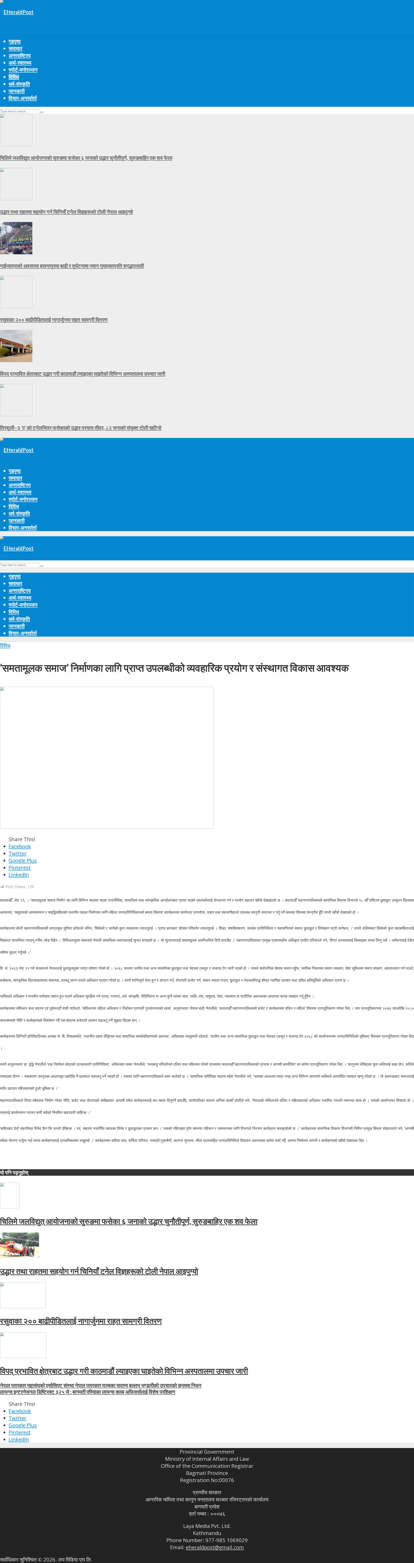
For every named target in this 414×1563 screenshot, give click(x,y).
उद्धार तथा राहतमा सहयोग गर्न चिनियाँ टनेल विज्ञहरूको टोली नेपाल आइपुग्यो (66, 212)
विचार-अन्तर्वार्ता (23, 98)
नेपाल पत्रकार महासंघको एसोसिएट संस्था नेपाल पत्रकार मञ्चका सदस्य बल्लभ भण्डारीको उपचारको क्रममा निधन (100, 1385)
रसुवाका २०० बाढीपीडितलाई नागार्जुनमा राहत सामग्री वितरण (54, 319)
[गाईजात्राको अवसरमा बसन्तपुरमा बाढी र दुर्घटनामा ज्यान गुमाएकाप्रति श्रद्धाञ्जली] (16, 252)
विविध (14, 76)
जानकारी (17, 91)
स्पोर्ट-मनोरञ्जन (23, 69)
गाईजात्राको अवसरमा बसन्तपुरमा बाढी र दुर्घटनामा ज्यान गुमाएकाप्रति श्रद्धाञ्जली (72, 266)
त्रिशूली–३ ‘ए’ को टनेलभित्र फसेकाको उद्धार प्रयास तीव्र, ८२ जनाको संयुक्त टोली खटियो (80, 428)
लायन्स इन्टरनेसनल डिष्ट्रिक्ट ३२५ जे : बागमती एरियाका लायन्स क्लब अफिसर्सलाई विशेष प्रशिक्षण (87, 1392)
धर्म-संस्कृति (19, 83)
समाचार (15, 48)
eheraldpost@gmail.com (215, 1547)
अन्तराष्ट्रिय (20, 55)
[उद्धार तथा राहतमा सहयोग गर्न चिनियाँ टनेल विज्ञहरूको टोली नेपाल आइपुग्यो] (16, 198)
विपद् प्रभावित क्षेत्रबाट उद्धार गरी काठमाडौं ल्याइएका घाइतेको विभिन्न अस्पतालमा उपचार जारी (82, 374)
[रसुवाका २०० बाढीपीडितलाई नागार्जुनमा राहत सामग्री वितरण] (16, 306)
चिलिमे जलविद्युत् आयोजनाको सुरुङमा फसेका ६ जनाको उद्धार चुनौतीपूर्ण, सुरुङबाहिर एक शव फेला (86, 158)
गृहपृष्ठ (15, 41)
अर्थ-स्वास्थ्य (20, 62)
